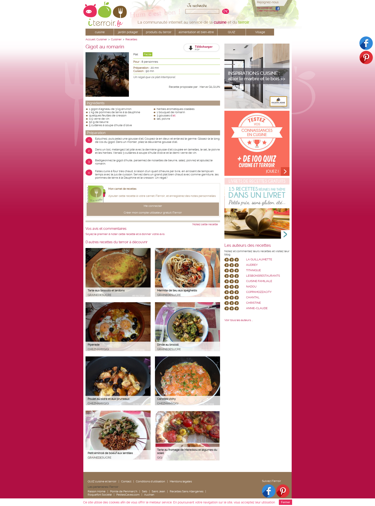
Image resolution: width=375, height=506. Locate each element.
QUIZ (231, 32)
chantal (253, 297)
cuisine (100, 32)
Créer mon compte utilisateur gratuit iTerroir (153, 212)
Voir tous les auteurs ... (238, 320)
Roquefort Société (100, 494)
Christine (253, 302)
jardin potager (128, 32)
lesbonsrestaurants (263, 275)
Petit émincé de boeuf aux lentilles (110, 453)
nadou (251, 286)
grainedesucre (99, 295)
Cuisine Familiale (259, 281)
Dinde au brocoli (168, 344)
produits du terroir (158, 32)
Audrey (252, 264)
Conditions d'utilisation (150, 481)
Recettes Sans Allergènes (186, 491)
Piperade (94, 344)
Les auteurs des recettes (247, 245)
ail (174, 115)
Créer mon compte (267, 10)
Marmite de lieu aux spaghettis (177, 290)
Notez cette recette (205, 224)
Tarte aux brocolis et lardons (106, 290)
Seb (144, 491)
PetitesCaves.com (128, 494)
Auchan (149, 494)
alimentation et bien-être (196, 32)
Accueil (90, 39)
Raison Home (96, 491)
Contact (126, 481)
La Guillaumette (259, 259)
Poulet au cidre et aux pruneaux (109, 398)
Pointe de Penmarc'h (123, 491)
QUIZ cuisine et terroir (102, 481)
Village (260, 32)
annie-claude (257, 308)
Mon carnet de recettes (122, 188)
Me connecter (264, 8)
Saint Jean (158, 491)
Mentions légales (181, 481)
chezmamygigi (98, 349)
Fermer (285, 502)
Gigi (159, 457)
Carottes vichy (166, 398)
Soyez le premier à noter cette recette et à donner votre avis (125, 234)
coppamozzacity (258, 292)
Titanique (253, 270)
